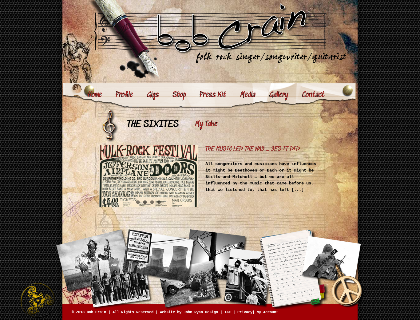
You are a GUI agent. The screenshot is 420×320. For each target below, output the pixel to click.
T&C (227, 312)
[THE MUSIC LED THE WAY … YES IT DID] (148, 176)
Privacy (244, 312)
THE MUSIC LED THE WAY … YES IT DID (252, 148)
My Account (267, 312)
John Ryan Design (201, 312)
